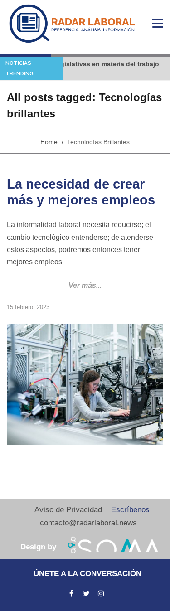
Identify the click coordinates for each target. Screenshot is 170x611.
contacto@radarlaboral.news (88, 523)
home (49, 141)
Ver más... (85, 285)
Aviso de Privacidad (68, 509)
